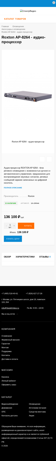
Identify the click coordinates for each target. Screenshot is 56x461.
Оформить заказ (9, 385)
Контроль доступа (10, 416)
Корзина (5, 377)
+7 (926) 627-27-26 (34, 293)
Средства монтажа (37, 412)
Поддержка (7, 351)
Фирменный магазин (11, 340)
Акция (31, 416)
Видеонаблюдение (10, 404)
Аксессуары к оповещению (13, 29)
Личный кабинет (9, 381)
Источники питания (37, 408)
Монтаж (5, 347)
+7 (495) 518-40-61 (10, 293)
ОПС (4, 412)
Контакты (6, 355)
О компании (7, 336)
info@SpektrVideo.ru (10, 308)
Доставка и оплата (10, 359)
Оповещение (18, 26)
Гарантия (6, 344)
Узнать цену (13, 239)
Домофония (7, 408)
